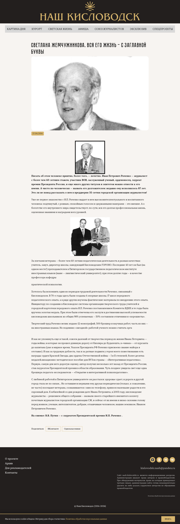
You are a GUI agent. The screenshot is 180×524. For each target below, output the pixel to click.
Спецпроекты (163, 29)
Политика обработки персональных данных (161, 496)
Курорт (37, 29)
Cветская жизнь (60, 29)
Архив (9, 463)
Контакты (11, 472)
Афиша (83, 29)
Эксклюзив (138, 29)
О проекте (11, 458)
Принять (168, 519)
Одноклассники (72, 429)
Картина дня (16, 29)
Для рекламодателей (18, 468)
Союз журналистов (109, 29)
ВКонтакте (53, 429)
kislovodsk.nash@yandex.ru (158, 468)
